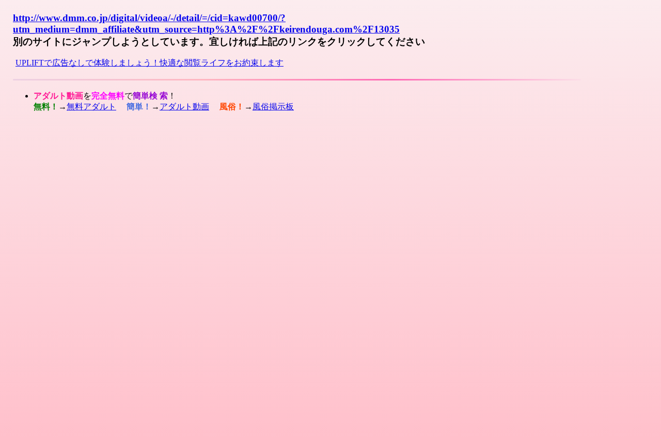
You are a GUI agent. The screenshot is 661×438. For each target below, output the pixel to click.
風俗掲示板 (273, 106)
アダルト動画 (184, 106)
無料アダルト (91, 106)
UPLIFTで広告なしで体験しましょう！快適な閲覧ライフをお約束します (149, 62)
